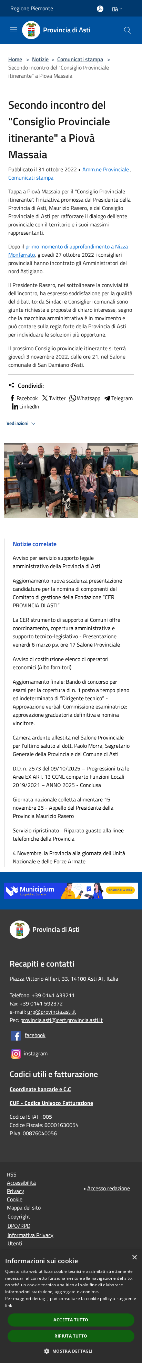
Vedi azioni (18, 423)
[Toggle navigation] (14, 29)
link (8, 1305)
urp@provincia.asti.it (51, 1012)
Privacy (15, 1191)
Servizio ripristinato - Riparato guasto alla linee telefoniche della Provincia (68, 834)
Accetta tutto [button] (70, 1320)
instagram (36, 1053)
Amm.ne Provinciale (105, 169)
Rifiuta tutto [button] (70, 1336)
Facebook (27, 398)
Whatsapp (88, 398)
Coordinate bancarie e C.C (40, 1089)
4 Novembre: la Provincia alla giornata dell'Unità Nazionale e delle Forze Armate (69, 857)
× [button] (134, 1257)
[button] (70, 1351)
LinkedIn (29, 406)
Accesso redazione (108, 1188)
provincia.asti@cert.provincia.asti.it (61, 1020)
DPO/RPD (19, 1226)
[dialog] (71, 1306)
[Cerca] (127, 30)
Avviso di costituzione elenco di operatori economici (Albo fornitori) (61, 663)
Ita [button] (115, 8)
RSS (12, 1174)
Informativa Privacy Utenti (30, 1239)
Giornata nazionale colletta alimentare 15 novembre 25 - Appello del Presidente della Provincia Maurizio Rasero (63, 807)
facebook (35, 1035)
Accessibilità (21, 1183)
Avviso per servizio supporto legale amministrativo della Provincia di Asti (56, 562)
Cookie (14, 1199)
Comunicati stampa (80, 59)
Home (15, 59)
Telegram (122, 398)
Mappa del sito (24, 1207)
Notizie (40, 59)
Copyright (19, 1216)
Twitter (57, 398)
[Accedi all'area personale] (100, 9)
